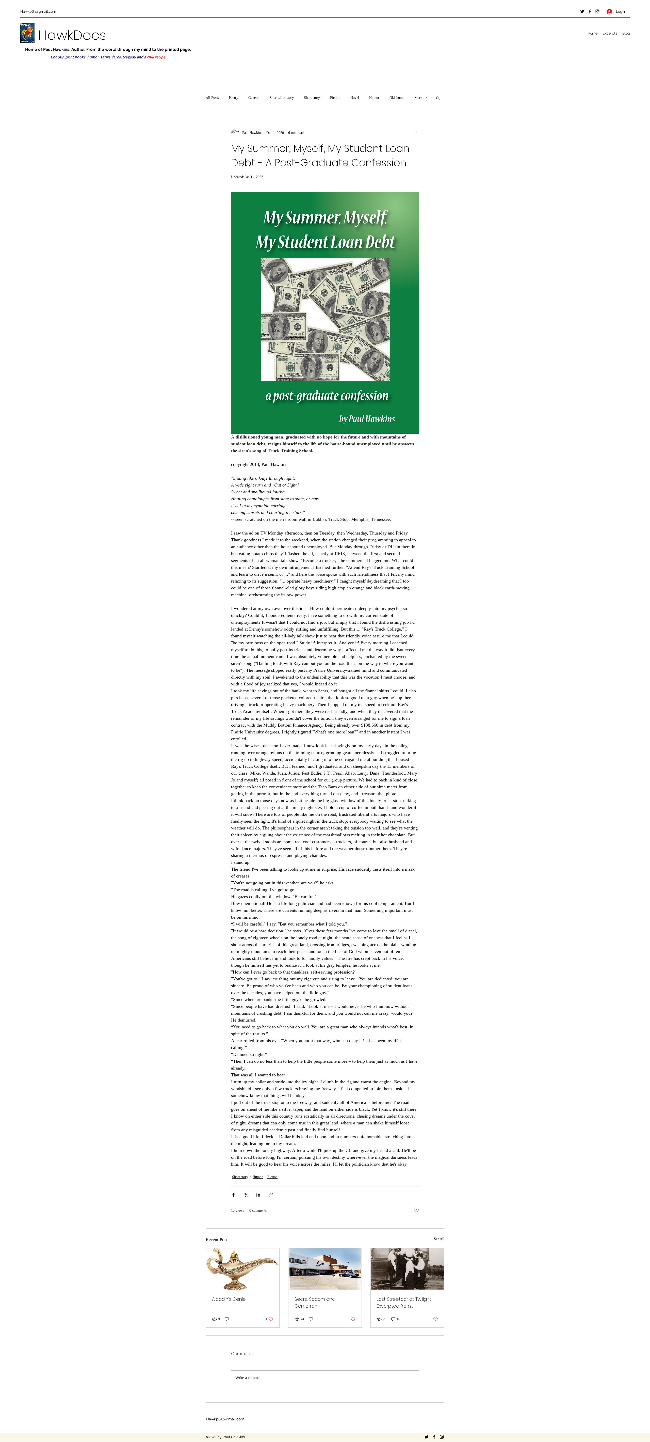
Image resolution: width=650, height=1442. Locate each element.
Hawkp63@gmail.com (38, 11)
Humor (374, 98)
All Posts (212, 98)
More (418, 98)
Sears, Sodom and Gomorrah (315, 1302)
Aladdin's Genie (229, 1299)
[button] (437, 98)
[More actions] (416, 133)
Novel (354, 98)
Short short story (282, 98)
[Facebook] (589, 11)
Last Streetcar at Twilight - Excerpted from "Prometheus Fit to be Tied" (406, 1302)
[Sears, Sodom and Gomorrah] (325, 1269)
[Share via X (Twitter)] (245, 1194)
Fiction (335, 98)
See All (439, 1239)
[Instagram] (597, 11)
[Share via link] (270, 1194)
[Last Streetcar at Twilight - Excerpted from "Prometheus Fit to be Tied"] (407, 1269)
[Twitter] (582, 11)
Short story (312, 98)
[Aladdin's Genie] (242, 1269)
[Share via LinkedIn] (258, 1194)
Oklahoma (396, 98)
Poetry (233, 98)
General (253, 98)
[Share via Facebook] (233, 1194)
